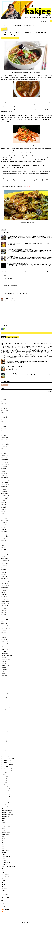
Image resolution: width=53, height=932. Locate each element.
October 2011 (3, 626)
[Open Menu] (2, 21)
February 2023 (4, 437)
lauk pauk (4, 343)
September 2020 (4, 484)
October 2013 (3, 583)
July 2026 (2, 401)
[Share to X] (4, 230)
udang (26, 349)
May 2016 (3, 527)
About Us (21, 922)
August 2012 (3, 608)
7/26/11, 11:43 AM (12, 278)
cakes (49, 351)
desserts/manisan (33, 346)
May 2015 (3, 549)
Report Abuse (5, 897)
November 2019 (4, 495)
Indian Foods (3, 354)
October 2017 (3, 502)
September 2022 (4, 444)
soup (42, 356)
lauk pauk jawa (21, 345)
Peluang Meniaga (27, 356)
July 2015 (2, 545)
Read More (10, 238)
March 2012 (3, 617)
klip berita (12, 346)
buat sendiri (12, 355)
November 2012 (4, 603)
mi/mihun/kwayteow (37, 347)
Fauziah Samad (6, 38)
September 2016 (4, 520)
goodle (4, 911)
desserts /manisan (6, 705)
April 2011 (3, 637)
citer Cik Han (39, 355)
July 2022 (2, 448)
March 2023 (3, 435)
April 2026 (3, 406)
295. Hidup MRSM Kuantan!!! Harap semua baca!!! (17, 263)
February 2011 (3, 641)
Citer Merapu (48, 347)
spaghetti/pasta (34, 352)
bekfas (41, 352)
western (3, 892)
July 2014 (2, 567)
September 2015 (4, 542)
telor (32, 349)
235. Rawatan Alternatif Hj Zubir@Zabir (15, 366)
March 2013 (3, 596)
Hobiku (7, 355)
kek (2, 748)
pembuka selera (22, 354)
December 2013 (4, 580)
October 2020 (4, 482)
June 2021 (3, 468)
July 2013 (2, 589)
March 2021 (3, 473)
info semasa (4, 731)
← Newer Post (4, 271)
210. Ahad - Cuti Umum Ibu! (12, 235)
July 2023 (2, 428)
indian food (4, 723)
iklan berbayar (25, 355)
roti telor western (5, 856)
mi (2, 808)
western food (39, 350)
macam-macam (5, 802)
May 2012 (3, 614)
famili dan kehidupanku (9, 349)
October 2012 (3, 605)
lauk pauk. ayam (5, 792)
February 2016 (4, 533)
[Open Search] (51, 21)
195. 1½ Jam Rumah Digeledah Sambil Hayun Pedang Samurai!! (19, 249)
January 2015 (3, 556)
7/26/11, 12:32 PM (12, 291)
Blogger (29, 393)
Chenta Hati (50, 355)
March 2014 (3, 574)
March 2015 (3, 553)
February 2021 (4, 475)
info (50, 352)
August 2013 (3, 587)
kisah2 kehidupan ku (6, 760)
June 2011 (2, 634)
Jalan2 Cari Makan (5, 735)
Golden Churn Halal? (11, 256)
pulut (3, 848)
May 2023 (3, 432)
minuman (4, 820)
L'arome (18, 351)
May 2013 (3, 592)
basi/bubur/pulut (5, 659)
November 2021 (4, 461)
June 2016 (3, 526)
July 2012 (2, 610)
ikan (45, 345)
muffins (3, 356)
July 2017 (2, 504)
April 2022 (3, 452)
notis (46, 352)
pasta (3, 830)
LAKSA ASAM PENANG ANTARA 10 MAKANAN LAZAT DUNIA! (23, 33)
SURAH (46, 356)
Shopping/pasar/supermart (12, 356)
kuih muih (12, 345)
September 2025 (4, 410)
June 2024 (3, 421)
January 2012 (3, 621)
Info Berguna (4, 347)
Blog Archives (15, 337)
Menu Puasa (3, 352)
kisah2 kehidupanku (6, 762)
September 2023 (4, 425)
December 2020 (4, 479)
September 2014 (4, 563)
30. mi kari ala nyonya (11, 373)
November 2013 (4, 581)
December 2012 (4, 601)
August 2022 (3, 446)
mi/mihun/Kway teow (6, 812)
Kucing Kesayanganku (12, 352)
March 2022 (3, 453)
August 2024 (3, 417)
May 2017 (3, 507)
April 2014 (3, 572)
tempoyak (34, 354)
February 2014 (4, 576)
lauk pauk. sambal (5, 796)
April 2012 (3, 616)
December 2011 (4, 623)
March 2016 (3, 531)
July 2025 (2, 412)
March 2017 (3, 511)
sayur (34, 351)
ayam (5, 345)
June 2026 (3, 403)
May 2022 (3, 450)
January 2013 (3, 599)
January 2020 (3, 491)
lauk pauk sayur (5, 790)
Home (2, 25)
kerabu (20, 356)
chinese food (31, 345)
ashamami (6, 298)
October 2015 (3, 540)
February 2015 (4, 554)
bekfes (3, 663)
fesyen (11, 357)
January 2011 (3, 643)
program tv (20, 349)
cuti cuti (50, 354)
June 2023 (3, 430)
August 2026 (3, 399)
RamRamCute (6, 285)
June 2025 (3, 414)
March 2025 (3, 416)
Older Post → (49, 271)
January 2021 (3, 477)
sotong (38, 351)
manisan (3, 804)
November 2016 (4, 518)
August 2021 (3, 466)
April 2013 (3, 594)
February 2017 (4, 513)
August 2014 (3, 565)
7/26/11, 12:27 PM (13, 285)
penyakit (44, 355)
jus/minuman (22, 352)
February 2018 (4, 497)
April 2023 (3, 434)
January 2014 (3, 578)
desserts (3, 703)
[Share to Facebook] (5, 230)
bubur (3, 681)
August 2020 (3, 486)
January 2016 (3, 535)
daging (39, 345)
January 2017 (3, 515)
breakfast (19, 347)
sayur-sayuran (21, 346)
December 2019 (4, 493)
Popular (3, 337)
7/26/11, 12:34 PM (12, 298)
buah (7, 357)
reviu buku (37, 356)
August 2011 (3, 630)
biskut (7, 351)
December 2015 (4, 536)
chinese (3, 689)
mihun (3, 818)
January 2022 (3, 457)
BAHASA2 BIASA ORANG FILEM (13, 360)
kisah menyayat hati (48, 350)
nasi (2, 824)
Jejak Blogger (19, 355)
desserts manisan (5, 707)
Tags (9, 337)
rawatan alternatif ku (42, 354)
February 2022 (4, 455)
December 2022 (4, 441)
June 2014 (3, 569)
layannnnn (23, 350)
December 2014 (4, 558)
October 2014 (3, 562)
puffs (29, 354)
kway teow (4, 780)
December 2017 (4, 498)
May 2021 (3, 470)
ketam (31, 355)
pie (28, 352)
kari (8, 350)
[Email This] (1, 230)
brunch (12, 351)
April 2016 (3, 529)
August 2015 (3, 544)
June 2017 (3, 506)
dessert (3, 701)
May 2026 (3, 405)
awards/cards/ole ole (13, 354)
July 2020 (2, 488)
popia (50, 356)
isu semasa (6, 25)
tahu (3, 355)
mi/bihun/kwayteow (6, 810)
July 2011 (2, 632)
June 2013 (3, 590)
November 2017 (4, 500)
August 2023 (3, 426)
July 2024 (2, 419)
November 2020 (4, 480)
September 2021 (4, 464)
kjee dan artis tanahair (6, 764)
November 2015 (4, 538)
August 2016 (3, 522)
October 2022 (4, 443)
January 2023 (3, 439)
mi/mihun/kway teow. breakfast (8, 814)
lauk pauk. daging (5, 794)
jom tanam (4, 741)
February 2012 (4, 619)
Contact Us (31, 922)
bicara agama (15, 350)
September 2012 (4, 607)
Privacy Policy (26, 922)
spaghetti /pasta (5, 874)
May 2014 (3, 571)
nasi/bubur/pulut (45, 346)
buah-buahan (4, 675)
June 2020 (3, 489)
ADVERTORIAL (3, 357)
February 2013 (4, 598)
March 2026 (3, 408)
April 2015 (3, 551)
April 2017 (3, 509)
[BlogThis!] (2, 230)
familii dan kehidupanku (7, 713)
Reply (5, 281)
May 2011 (2, 635)
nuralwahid (6, 278)
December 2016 (4, 517)
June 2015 (3, 547)
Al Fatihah (26, 347)
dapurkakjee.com (25, 920)
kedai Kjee (31, 350)
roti (37, 349)
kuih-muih (4, 778)
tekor (3, 884)
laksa (14, 357)
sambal (12, 347)
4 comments (15, 38)
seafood (29, 351)
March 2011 (3, 639)
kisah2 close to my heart (43, 343)
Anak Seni (27, 343)
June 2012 (3, 612)
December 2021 (4, 459)
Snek (41, 349)
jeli (32, 356)
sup (3, 351)
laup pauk (3, 798)
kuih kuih (3, 774)
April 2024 (3, 423)
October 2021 (3, 462)
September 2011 (4, 628)
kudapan (23, 351)
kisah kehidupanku (5, 754)
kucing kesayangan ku (6, 768)
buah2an (44, 351)
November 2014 (4, 560)
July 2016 (2, 524)
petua (34, 355)
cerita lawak (4, 685)
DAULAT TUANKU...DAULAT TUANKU (14, 242)
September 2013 (4, 585)
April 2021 (3, 471)
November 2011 (4, 625)
